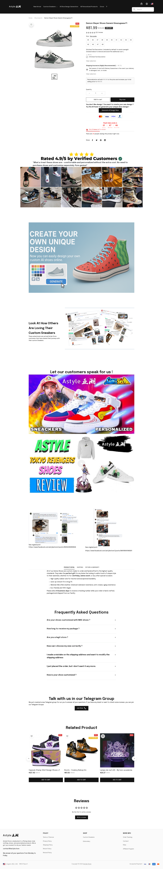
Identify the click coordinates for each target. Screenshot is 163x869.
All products (38, 18)
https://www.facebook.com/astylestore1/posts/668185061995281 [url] (108, 551)
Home (30, 18)
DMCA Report (23, 864)
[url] (58, 571)
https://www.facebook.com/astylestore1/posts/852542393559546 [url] (52, 547)
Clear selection (91, 61)
